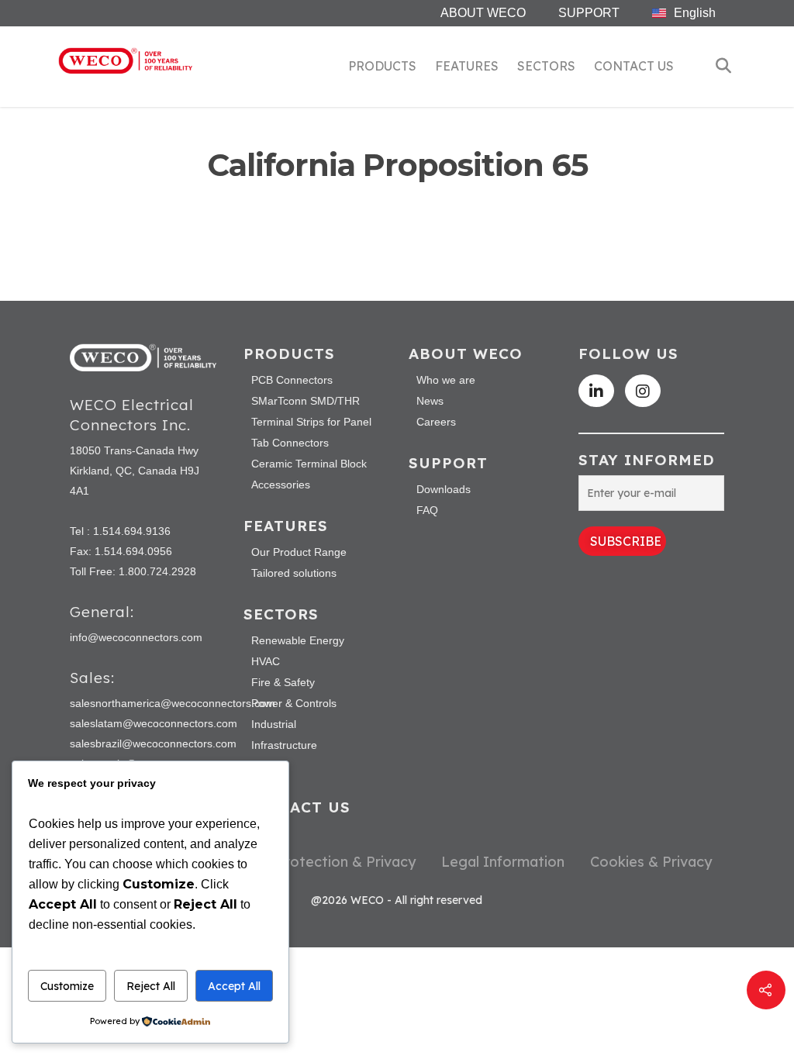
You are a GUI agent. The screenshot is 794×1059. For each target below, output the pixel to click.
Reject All (150, 986)
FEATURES (467, 66)
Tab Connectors (290, 442)
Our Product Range (299, 552)
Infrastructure (284, 745)
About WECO (483, 12)
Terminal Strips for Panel (311, 421)
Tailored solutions (294, 573)
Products (382, 66)
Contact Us (634, 66)
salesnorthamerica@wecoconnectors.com (172, 703)
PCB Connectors (292, 380)
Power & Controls (294, 703)
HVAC (265, 661)
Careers (436, 421)
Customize (67, 986)
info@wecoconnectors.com (136, 637)
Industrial (273, 724)
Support (589, 12)
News (430, 400)
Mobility (269, 766)
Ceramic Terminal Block (309, 463)
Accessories (280, 484)
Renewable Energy (297, 640)
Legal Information (502, 861)
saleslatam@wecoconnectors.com (153, 723)
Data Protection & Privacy (326, 861)
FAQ (427, 510)
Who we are (445, 380)
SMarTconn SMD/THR (305, 400)
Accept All (234, 986)
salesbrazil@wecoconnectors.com (153, 743)
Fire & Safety (283, 682)
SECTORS (546, 66)
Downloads (443, 489)
